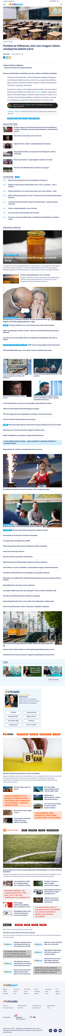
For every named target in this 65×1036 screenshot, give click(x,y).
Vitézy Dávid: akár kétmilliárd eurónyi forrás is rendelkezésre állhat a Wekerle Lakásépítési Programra (46, 398)
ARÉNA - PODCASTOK (9, 1)
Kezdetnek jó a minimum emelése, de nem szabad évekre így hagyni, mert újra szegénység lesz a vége (26, 321)
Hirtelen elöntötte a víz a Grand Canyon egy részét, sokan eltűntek (31, 325)
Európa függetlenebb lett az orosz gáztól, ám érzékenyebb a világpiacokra (28, 601)
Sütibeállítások (7, 1032)
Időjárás (58, 993)
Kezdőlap (10, 111)
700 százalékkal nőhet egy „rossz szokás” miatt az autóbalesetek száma (27, 350)
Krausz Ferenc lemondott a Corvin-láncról (14, 397)
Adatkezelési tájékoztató (10, 1030)
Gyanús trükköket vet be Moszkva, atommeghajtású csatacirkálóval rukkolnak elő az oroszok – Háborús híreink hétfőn (17, 800)
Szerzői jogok (35, 1030)
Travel (34, 924)
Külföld (5, 991)
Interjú (26, 991)
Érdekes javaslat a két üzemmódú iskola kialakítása (22, 526)
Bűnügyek (37, 991)
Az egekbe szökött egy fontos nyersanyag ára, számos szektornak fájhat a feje (29, 591)
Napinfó (37, 993)
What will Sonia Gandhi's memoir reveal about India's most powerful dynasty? (47, 970)
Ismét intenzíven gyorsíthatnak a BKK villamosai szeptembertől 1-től (28, 645)
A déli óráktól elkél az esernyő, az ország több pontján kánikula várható (27, 403)
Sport (27, 924)
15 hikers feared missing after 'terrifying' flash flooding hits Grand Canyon (17, 954)
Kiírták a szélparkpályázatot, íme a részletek (35, 275)
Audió (46, 991)
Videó (46, 993)
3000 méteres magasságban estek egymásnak (44, 345)
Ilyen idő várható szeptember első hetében (18, 557)
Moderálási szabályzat (24, 1030)
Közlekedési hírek (36, 1005)
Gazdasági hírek (36, 1008)
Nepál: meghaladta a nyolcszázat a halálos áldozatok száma (23, 435)
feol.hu (39, 92)
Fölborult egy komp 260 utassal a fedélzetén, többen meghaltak (25, 546)
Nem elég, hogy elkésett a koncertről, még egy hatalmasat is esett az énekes (35, 425)
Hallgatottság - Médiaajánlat (23, 1028)
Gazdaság (5, 993)
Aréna (48, 1008)
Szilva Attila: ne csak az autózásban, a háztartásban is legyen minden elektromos (30, 567)
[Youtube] (60, 1030)
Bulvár (36, 989)
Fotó (57, 989)
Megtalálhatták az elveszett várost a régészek (19, 585)
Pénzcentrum (22, 734)
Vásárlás (32, 830)
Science (43, 924)
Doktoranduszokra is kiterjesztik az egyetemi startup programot (25, 562)
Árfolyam (33, 734)
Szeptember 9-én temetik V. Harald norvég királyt (20, 535)
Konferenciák (45, 734)
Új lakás (56, 734)
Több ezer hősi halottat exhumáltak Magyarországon (21, 409)
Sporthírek (20, 1008)
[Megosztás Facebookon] (4, 57)
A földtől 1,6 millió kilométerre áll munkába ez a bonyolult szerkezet (26, 573)
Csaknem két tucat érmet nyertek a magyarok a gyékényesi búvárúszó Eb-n (29, 655)
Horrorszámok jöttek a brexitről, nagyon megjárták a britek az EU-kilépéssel (14, 376)
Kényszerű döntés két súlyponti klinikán (18, 68)
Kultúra (15, 991)
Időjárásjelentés (51, 1005)
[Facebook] (55, 1030)
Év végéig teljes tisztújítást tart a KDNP (16, 541)
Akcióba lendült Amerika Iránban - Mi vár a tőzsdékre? (21, 773)
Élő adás (14, 712)
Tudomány (16, 989)
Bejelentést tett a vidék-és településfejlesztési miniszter (22, 449)
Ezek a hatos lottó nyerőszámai (13, 551)
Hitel (24, 830)
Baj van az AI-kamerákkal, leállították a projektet (46, 375)
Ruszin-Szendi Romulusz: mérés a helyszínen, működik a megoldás (26, 606)
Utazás (41, 830)
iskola (10, 118)
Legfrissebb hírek (22, 1005)
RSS (41, 1030)
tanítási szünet (34, 118)
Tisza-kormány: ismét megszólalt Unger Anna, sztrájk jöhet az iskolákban (47, 815)
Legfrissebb (48, 989)
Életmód (26, 993)
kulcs (25, 118)
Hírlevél (57, 991)
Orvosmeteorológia (8, 1008)
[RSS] (50, 1030)
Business (19, 924)
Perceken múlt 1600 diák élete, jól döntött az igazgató (21, 596)
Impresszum (36, 1028)
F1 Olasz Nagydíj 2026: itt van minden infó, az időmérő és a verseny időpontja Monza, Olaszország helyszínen (47, 912)
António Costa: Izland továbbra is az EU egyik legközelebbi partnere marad (28, 649)
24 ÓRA (17, 177)
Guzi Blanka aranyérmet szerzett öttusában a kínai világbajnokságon (26, 489)
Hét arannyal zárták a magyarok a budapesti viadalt (30, 530)
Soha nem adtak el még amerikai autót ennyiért (19, 419)
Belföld (17, 111)
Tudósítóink (27, 989)
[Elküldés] (10, 57)
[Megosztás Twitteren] (7, 57)
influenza (17, 118)
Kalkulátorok (52, 830)
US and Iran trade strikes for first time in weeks (19, 933)
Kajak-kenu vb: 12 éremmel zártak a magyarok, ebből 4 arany (23, 430)
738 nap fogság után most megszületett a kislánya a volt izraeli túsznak (27, 414)
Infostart (6, 54)
